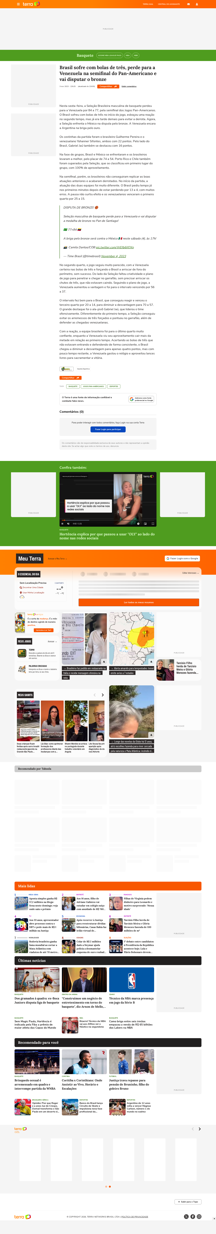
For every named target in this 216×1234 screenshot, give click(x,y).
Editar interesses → (190, 572)
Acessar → (52, 641)
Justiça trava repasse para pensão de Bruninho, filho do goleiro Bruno (129, 1084)
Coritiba (66, 1076)
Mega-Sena (33, 895)
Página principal (31, 4)
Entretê (79, 895)
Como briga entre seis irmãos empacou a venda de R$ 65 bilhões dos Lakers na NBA (131, 1024)
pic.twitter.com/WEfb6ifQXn (115, 247)
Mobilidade (34, 938)
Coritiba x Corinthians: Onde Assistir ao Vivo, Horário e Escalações (82, 1084)
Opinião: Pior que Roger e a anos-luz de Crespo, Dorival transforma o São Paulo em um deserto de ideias (45, 1107)
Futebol (113, 1076)
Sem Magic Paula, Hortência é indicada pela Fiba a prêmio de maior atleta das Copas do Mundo (35, 1024)
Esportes (114, 386)
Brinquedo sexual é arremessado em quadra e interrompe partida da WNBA (35, 1084)
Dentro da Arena (69, 994)
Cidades (79, 938)
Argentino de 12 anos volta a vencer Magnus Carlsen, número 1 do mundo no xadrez (139, 1107)
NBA (81, 1018)
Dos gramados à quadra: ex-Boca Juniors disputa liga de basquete (37, 1000)
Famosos (128, 895)
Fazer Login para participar (108, 429)
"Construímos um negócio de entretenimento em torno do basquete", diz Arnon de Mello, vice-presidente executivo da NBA (83, 1002)
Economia (80, 916)
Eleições (127, 938)
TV (30, 916)
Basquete (73, 386)
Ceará (112, 994)
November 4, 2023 (113, 256)
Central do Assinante (169, 4)
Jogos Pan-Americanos (93, 386)
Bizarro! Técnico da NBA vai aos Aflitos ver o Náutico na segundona (92, 1024)
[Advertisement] (178, 1025)
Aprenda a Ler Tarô (43, 630)
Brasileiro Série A (40, 1100)
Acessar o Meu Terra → (57, 558)
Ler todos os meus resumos (139, 602)
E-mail (188, 4)
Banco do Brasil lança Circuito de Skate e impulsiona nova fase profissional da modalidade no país (91, 1107)
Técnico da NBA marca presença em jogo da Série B (131, 1000)
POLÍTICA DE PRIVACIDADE (134, 1216)
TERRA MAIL (148, 4)
